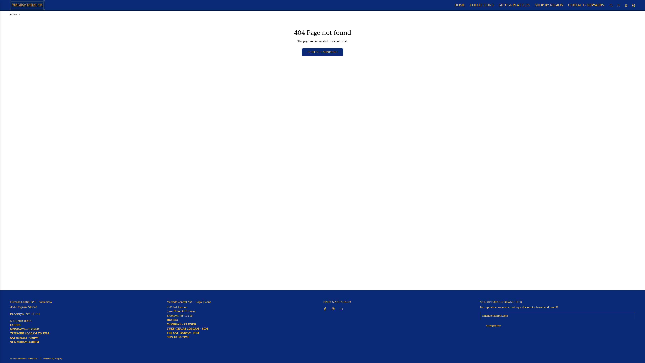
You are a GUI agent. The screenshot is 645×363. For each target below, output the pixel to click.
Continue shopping (322, 52)
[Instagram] (333, 309)
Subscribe (493, 326)
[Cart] (633, 5)
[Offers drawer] (626, 5)
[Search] (611, 5)
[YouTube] (341, 309)
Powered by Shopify (52, 358)
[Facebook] (325, 309)
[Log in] (618, 5)
